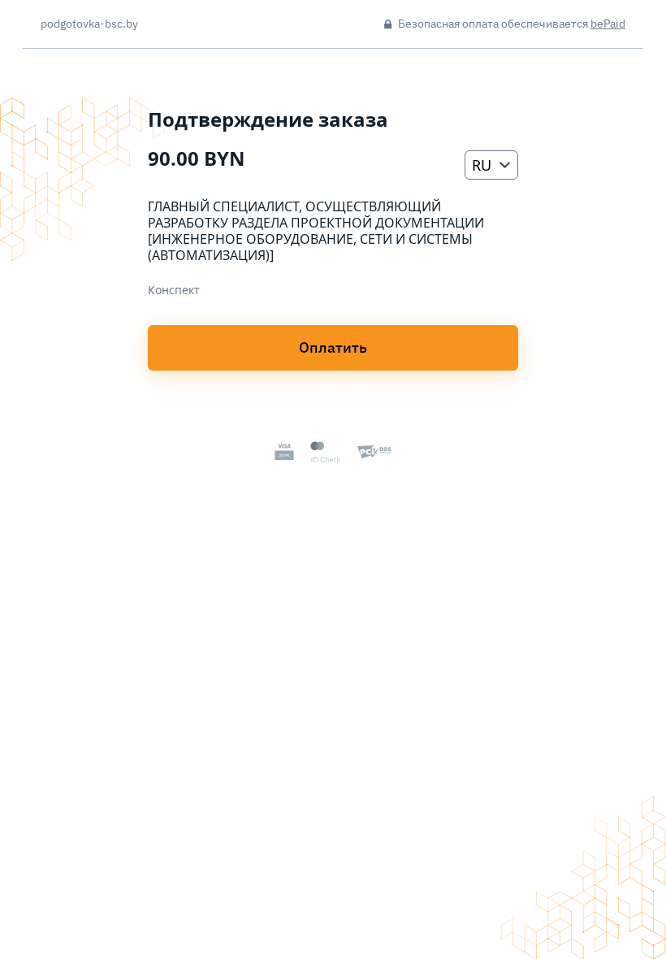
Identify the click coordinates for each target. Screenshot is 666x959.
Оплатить (333, 347)
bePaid (607, 23)
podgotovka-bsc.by (89, 24)
